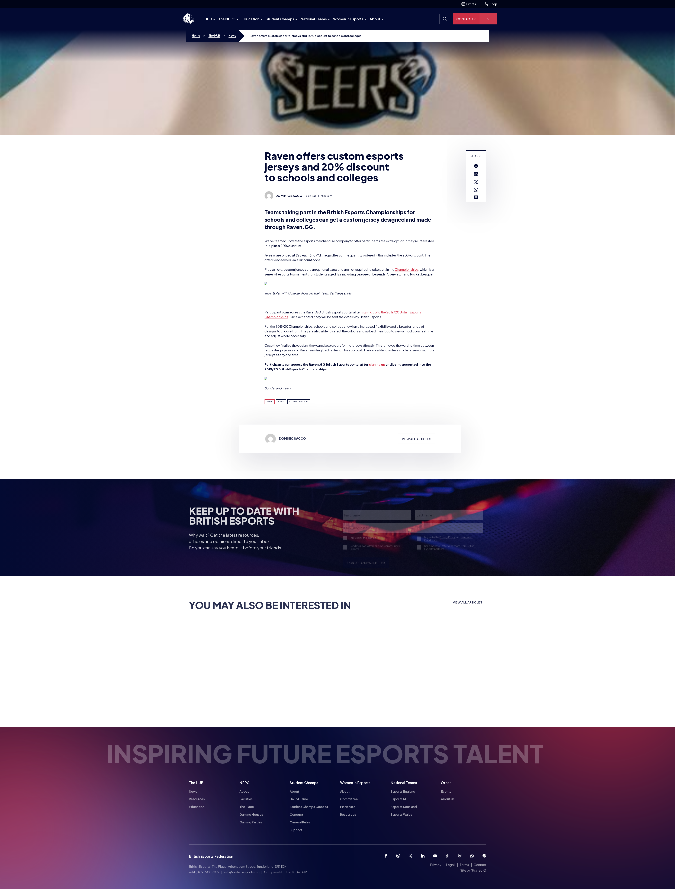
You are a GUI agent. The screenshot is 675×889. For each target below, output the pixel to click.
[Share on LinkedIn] (476, 174)
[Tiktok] (447, 856)
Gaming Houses (251, 814)
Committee (349, 799)
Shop (493, 4)
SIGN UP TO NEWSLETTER (366, 566)
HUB (208, 19)
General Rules (300, 822)
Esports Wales (401, 814)
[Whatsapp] (472, 856)
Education (250, 19)
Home (196, 35)
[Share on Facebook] (476, 166)
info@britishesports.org (242, 872)
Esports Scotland (404, 807)
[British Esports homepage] (188, 19)
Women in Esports (348, 19)
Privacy (435, 865)
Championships (406, 269)
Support (296, 830)
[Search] (444, 19)
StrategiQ (478, 870)
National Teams (313, 19)
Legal (450, 865)
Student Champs (280, 19)
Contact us (466, 19)
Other (446, 782)
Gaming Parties (250, 822)
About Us (448, 799)
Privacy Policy (447, 541)
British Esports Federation (211, 856)
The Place (246, 807)
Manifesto (347, 807)
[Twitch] (459, 856)
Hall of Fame (299, 799)
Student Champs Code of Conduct (309, 810)
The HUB (214, 35)
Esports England (403, 791)
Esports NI (398, 799)
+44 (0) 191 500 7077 (204, 872)
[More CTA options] (488, 18)
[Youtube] (435, 856)
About (375, 19)
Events (471, 4)
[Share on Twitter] (476, 182)
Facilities (246, 799)
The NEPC (226, 19)
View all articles (416, 454)
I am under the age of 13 (364, 541)
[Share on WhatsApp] (476, 190)
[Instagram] (398, 856)
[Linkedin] (423, 856)
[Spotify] (484, 856)
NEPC (244, 782)
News (232, 35)
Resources (197, 799)
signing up (377, 364)
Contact (480, 865)
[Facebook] (386, 856)
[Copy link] (476, 197)
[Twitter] (410, 856)
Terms (464, 865)
